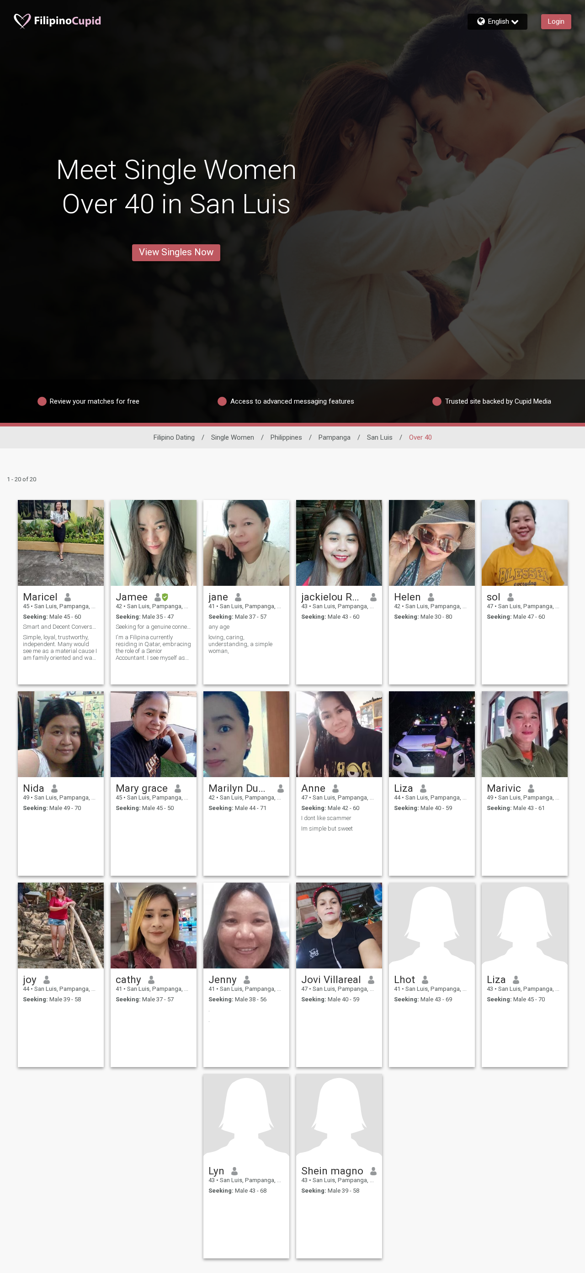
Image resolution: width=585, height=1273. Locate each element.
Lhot (404, 979)
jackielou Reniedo (332, 597)
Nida (33, 788)
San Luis (380, 437)
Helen (407, 597)
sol (493, 597)
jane (218, 597)
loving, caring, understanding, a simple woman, (240, 644)
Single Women (232, 437)
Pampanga (335, 437)
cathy (128, 979)
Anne (313, 788)
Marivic (504, 788)
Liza (403, 788)
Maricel (40, 597)
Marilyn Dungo (239, 788)
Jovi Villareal (331, 979)
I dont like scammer (326, 818)
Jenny (222, 979)
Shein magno (332, 1171)
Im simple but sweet (327, 828)
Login (556, 21)
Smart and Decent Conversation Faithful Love (61, 626)
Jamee (132, 597)
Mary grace (142, 788)
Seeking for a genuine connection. (153, 626)
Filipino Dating (174, 437)
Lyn (216, 1171)
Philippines (286, 437)
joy (30, 979)
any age (218, 626)
